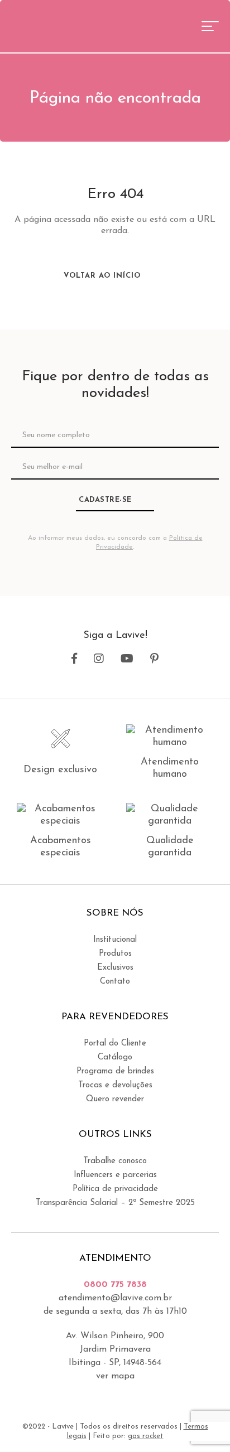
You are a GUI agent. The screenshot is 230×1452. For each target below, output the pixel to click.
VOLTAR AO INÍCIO (103, 275)
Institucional (115, 940)
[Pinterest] (154, 659)
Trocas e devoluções (115, 1085)
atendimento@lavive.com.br (115, 1298)
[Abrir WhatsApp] (202, 1424)
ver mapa (115, 1376)
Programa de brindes (115, 1071)
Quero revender (115, 1099)
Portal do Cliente (115, 1043)
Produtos (115, 954)
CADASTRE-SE (105, 500)
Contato (115, 981)
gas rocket (146, 1436)
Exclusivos (115, 968)
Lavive (52, 25)
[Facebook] (74, 659)
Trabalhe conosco (115, 1161)
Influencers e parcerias (115, 1175)
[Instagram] (99, 659)
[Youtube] (127, 659)
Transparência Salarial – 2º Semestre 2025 (115, 1203)
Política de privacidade (115, 1189)
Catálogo (115, 1057)
